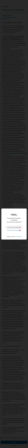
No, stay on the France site (13, 230)
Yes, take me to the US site (13, 227)
